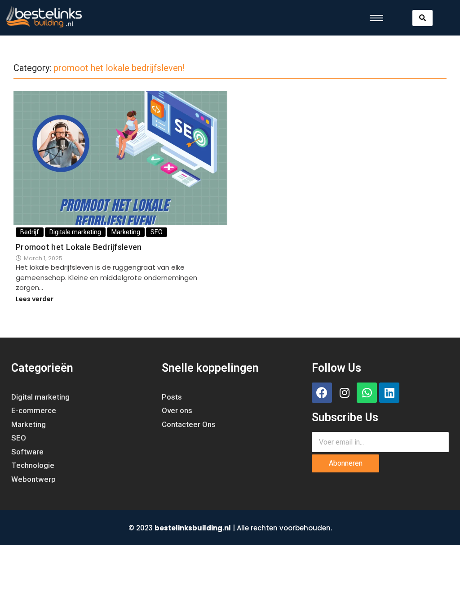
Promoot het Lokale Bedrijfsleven (79, 247)
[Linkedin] (389, 393)
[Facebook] (322, 393)
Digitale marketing (75, 232)
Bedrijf (29, 232)
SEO (156, 232)
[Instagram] (344, 393)
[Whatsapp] (367, 393)
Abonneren (346, 463)
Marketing (125, 232)
